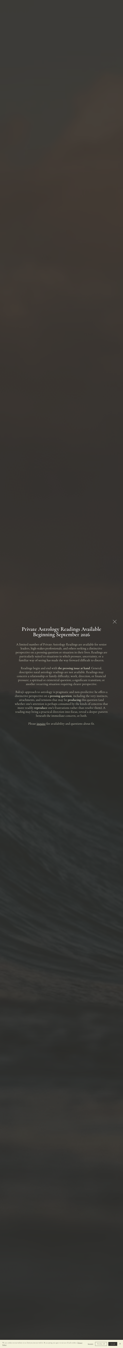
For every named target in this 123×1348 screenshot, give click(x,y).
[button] (115, 621)
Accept (112, 1344)
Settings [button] (90, 1344)
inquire (41, 724)
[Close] (120, 1344)
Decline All (101, 1344)
